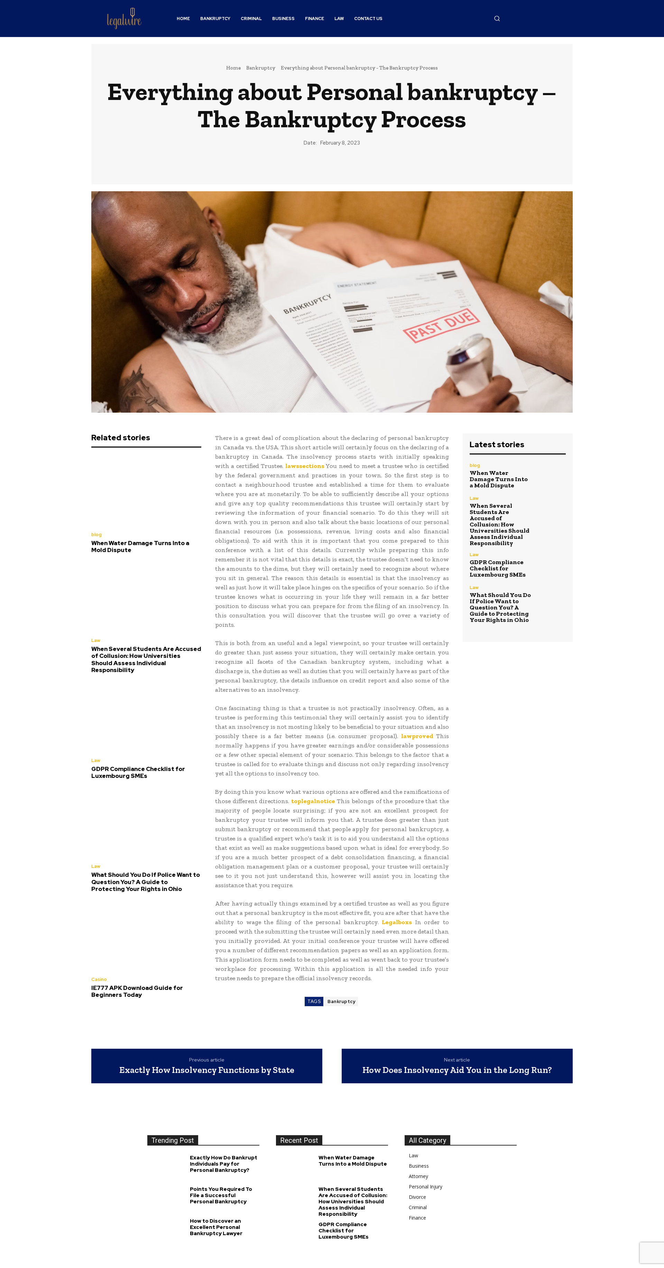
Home (233, 68)
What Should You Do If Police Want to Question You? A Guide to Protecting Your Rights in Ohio (145, 882)
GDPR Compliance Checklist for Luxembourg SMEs (138, 772)
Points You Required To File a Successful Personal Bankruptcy (221, 1195)
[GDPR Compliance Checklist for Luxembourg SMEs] (146, 717)
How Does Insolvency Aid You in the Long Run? (457, 1070)
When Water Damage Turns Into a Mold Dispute (140, 546)
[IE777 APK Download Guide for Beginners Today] (146, 936)
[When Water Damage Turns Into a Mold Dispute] (146, 491)
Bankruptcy (260, 68)
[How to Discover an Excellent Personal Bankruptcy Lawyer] (166, 1231)
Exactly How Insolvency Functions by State (206, 1070)
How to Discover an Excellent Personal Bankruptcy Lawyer (216, 1227)
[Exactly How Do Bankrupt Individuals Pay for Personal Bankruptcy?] (166, 1168)
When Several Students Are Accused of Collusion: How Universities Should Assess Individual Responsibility (146, 659)
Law (95, 640)
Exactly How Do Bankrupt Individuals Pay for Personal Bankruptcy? (223, 1164)
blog (96, 534)
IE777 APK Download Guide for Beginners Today (137, 991)
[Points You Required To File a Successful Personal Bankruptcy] (166, 1199)
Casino (99, 979)
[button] (497, 18)
